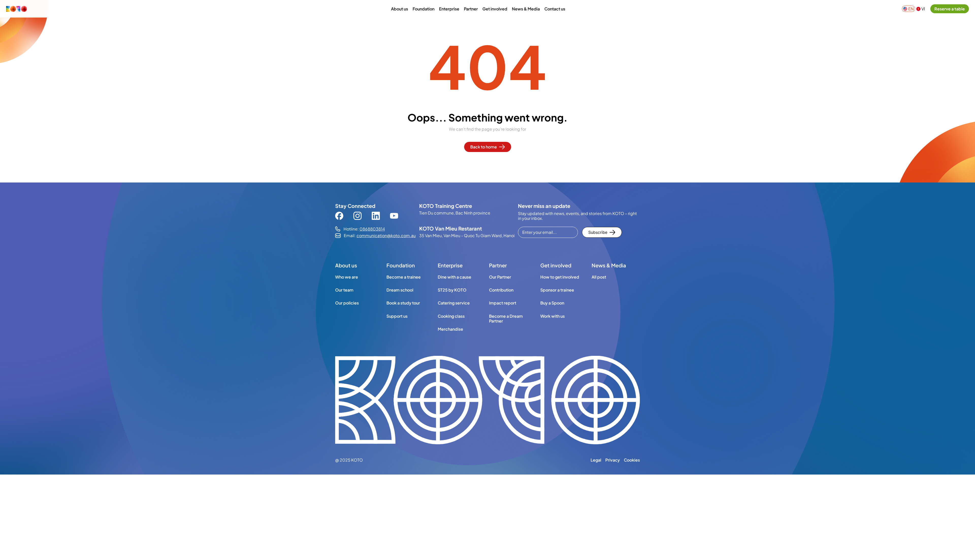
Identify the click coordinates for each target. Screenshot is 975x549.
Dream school (399, 289)
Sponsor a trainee (557, 289)
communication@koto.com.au (386, 235)
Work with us (552, 315)
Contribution (501, 289)
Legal (596, 460)
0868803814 (372, 229)
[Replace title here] (487, 400)
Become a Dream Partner (506, 318)
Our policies (347, 302)
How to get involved (559, 276)
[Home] (30, 9)
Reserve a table (949, 8)
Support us (397, 315)
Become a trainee (403, 276)
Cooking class (451, 315)
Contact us (554, 8)
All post (599, 276)
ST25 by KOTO (452, 289)
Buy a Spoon (552, 302)
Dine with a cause (454, 276)
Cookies (632, 460)
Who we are (346, 276)
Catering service (454, 302)
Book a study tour (403, 302)
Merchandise (450, 328)
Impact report (502, 302)
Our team (344, 289)
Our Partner (500, 276)
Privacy (612, 460)
